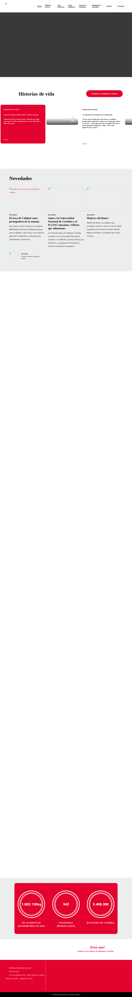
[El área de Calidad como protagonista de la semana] (27, 214)
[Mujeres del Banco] (104, 212)
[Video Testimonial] (62, 115)
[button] (104, 93)
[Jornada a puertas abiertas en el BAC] (27, 256)
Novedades (13, 215)
